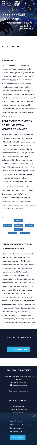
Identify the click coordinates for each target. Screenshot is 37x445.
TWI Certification (18, 412)
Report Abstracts (21, 308)
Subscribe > (18, 438)
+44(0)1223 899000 (19, 382)
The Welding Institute (18, 406)
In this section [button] (8, 61)
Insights (17, 312)
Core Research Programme (15, 65)
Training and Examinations (18, 409)
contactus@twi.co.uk (18, 349)
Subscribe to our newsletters (18, 391)
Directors (13, 80)
